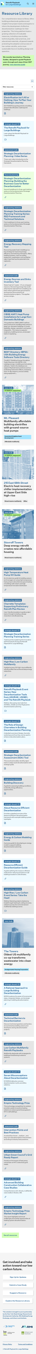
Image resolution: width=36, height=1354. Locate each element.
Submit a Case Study (18, 1285)
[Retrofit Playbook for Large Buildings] (11, 3)
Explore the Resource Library (18, 1301)
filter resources (8, 87)
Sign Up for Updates (18, 1277)
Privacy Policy (7, 1344)
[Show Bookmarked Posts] (32, 81)
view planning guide (17, 64)
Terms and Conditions (25, 1344)
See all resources (10, 1235)
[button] (28, 3)
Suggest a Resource (18, 1293)
